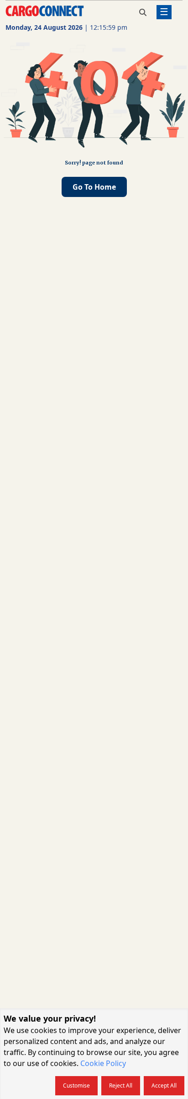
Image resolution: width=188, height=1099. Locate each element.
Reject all (120, 1085)
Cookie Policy (103, 1063)
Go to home (94, 187)
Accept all (164, 1085)
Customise (76, 1085)
